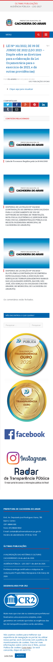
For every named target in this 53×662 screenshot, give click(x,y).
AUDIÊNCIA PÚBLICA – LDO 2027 (25, 6)
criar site (20, 613)
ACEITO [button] (20, 655)
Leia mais (26, 647)
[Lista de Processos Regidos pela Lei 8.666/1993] (26, 144)
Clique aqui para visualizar (21, 89)
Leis (30, 81)
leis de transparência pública (16, 624)
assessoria (23, 617)
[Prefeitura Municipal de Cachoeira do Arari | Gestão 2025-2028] (26, 22)
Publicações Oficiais (41, 81)
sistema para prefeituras (38, 613)
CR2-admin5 (12, 79)
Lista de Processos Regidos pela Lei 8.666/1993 (27, 161)
